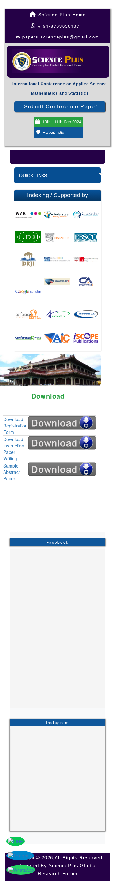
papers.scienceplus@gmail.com (60, 37)
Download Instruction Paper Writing (13, 448)
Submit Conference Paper (60, 106)
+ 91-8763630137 (58, 26)
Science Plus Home (61, 14)
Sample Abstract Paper (11, 471)
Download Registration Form (15, 425)
